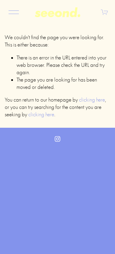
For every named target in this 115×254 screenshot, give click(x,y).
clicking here (92, 100)
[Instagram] (57, 139)
